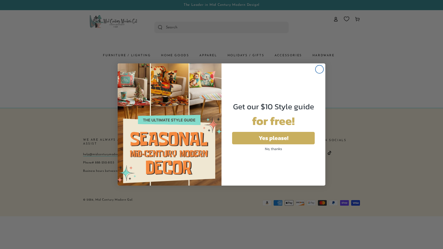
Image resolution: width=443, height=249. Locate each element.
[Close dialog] (319, 69)
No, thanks (273, 148)
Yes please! (273, 137)
